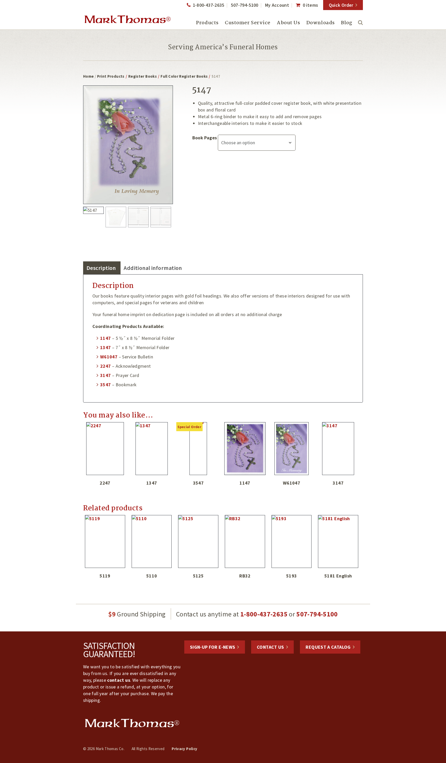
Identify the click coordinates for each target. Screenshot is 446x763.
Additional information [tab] (153, 267)
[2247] (105, 448)
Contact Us (270, 647)
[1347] (152, 448)
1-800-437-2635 (208, 5)
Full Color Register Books (184, 76)
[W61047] (292, 448)
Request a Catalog (328, 647)
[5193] (292, 541)
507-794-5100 (244, 5)
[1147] (245, 448)
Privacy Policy (184, 748)
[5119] (105, 541)
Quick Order (341, 5)
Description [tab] (101, 267)
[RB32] (245, 541)
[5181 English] (338, 541)
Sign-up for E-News (212, 647)
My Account (277, 5)
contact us (118, 680)
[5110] (152, 541)
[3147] (338, 448)
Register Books (142, 76)
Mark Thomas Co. (127, 19)
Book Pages (204, 138)
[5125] (198, 541)
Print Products (110, 76)
